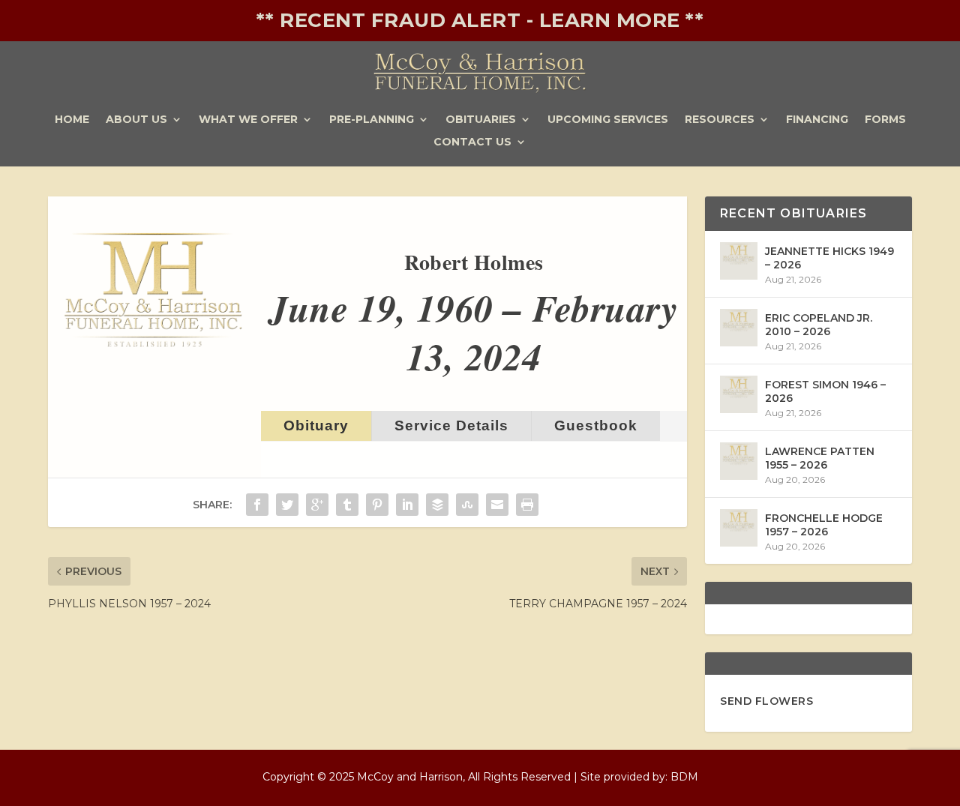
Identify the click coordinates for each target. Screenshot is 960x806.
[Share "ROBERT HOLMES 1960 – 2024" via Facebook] (257, 505)
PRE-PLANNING (371, 120)
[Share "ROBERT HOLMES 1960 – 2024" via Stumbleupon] (467, 505)
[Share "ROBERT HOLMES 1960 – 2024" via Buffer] (437, 505)
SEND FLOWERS (766, 701)
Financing (817, 120)
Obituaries (481, 120)
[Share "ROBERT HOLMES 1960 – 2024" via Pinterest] (377, 505)
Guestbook (596, 425)
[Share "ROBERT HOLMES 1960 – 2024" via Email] (497, 505)
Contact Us (473, 142)
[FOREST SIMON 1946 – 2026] (739, 394)
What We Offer (248, 120)
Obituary (316, 425)
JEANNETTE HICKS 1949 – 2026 (829, 257)
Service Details (451, 425)
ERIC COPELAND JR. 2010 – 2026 (818, 324)
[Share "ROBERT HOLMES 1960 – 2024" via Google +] (317, 505)
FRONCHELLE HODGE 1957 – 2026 (824, 524)
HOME (72, 120)
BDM (684, 777)
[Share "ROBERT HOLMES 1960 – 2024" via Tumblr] (347, 505)
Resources (719, 120)
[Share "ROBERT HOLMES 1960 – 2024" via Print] (527, 505)
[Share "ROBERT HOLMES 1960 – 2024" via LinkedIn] (407, 505)
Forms (885, 120)
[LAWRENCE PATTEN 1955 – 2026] (739, 461)
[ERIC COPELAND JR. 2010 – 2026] (739, 327)
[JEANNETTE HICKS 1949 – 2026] (739, 261)
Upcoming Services (608, 120)
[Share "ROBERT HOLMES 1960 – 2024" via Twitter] (287, 505)
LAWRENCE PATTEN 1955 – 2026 (819, 458)
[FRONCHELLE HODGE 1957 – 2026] (739, 528)
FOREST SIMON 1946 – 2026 (825, 391)
